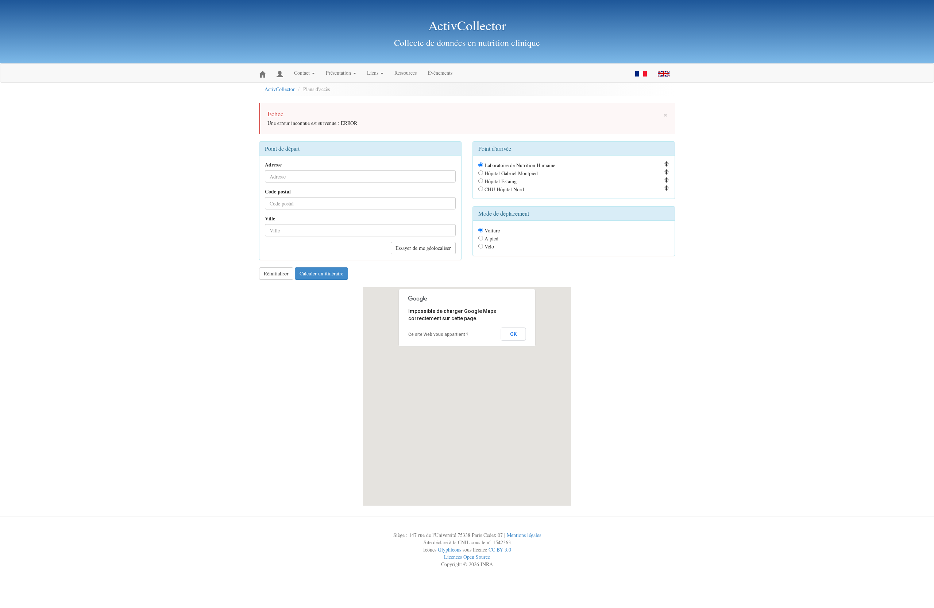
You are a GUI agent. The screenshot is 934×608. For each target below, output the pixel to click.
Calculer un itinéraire (321, 273)
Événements (440, 72)
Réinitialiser (276, 273)
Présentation (339, 72)
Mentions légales (524, 534)
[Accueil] (262, 73)
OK (513, 334)
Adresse (273, 164)
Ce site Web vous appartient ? (438, 334)
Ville (270, 218)
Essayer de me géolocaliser (423, 247)
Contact (302, 72)
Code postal (278, 191)
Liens (373, 72)
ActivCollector (280, 89)
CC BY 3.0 (500, 549)
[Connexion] (280, 73)
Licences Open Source (467, 556)
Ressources (405, 72)
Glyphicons (449, 549)
